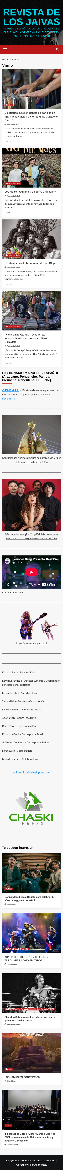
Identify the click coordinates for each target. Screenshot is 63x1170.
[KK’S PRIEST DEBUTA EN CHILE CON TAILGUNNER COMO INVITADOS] (31, 933)
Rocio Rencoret (13, 1145)
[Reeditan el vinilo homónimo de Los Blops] (31, 239)
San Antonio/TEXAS (45, 1009)
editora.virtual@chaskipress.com (31, 772)
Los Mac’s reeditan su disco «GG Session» (31, 191)
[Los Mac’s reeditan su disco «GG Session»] (31, 168)
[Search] (57, 49)
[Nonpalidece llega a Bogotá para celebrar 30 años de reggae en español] (31, 873)
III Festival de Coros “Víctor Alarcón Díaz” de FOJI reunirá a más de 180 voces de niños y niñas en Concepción (30, 1137)
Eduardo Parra (13, 125)
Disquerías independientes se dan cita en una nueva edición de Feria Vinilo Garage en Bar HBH (31, 117)
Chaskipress (12, 964)
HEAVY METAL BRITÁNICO (16, 949)
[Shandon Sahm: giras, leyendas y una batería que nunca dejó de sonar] (31, 993)
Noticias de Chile (12, 184)
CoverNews (23, 1164)
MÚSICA (8, 889)
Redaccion (11, 904)
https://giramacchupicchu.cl (31, 643)
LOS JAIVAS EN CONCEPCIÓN (22, 1077)
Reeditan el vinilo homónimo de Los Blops (30, 263)
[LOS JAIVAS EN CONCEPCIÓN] (31, 1053)
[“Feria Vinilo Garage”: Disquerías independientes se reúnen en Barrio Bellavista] (31, 310)
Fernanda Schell (13, 196)
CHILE (8, 1126)
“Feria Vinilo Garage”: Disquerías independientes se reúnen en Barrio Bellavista (26, 338)
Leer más (8, 141)
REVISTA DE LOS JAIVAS (31, 17)
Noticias (8, 105)
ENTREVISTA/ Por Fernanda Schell (20, 1009)
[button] (5, 49)
